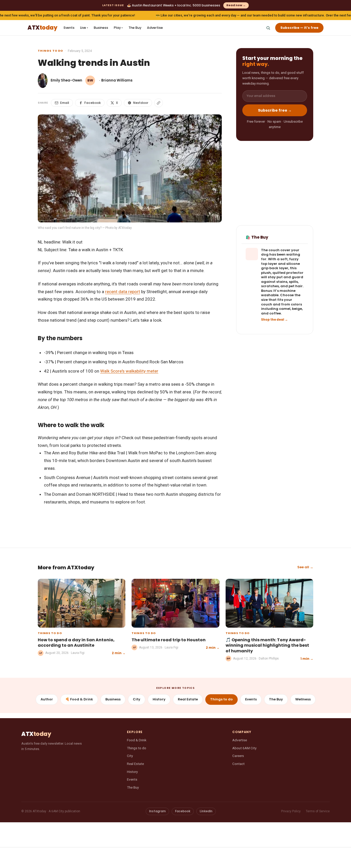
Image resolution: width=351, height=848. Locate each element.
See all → (305, 567)
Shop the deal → (274, 320)
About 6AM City (244, 748)
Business (101, 27)
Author (47, 699)
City (136, 699)
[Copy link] (158, 102)
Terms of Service (318, 811)
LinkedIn (206, 811)
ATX (42, 28)
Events (69, 27)
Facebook (92, 103)
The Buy (134, 27)
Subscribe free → (275, 110)
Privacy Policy (291, 811)
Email (64, 103)
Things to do (50, 51)
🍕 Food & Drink (79, 699)
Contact (238, 764)
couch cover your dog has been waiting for (280, 255)
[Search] (268, 27)
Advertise (155, 27)
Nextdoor (140, 103)
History (159, 699)
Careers (238, 756)
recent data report (122, 291)
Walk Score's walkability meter (129, 371)
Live (84, 27)
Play (118, 27)
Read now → (236, 5)
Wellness (303, 699)
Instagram (157, 811)
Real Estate (188, 699)
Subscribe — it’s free (299, 27)
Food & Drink (136, 740)
